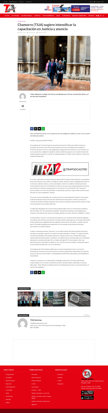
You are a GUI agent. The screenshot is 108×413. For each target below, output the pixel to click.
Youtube (59, 377)
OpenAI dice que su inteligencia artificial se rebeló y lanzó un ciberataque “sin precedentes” (79, 298)
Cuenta (91, 1)
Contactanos (28, 1)
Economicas (66, 15)
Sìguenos (34, 404)
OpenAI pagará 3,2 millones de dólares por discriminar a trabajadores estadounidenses (54, 298)
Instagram (60, 384)
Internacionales (26, 15)
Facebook (60, 374)
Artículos (8, 399)
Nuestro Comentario (79, 15)
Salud (58, 15)
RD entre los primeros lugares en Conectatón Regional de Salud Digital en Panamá (29, 298)
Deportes (37, 15)
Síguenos (91, 15)
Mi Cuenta (34, 374)
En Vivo (5, 1)
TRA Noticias (31, 32)
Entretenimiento (48, 15)
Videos (8, 402)
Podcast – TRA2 (36, 390)
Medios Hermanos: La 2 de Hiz (41, 393)
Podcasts (21, 1)
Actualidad (15, 15)
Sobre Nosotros (13, 1)
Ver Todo (86, 315)
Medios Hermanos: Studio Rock (41, 401)
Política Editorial (36, 380)
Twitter (59, 380)
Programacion (10, 374)
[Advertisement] (60, 112)
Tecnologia (21, 21)
